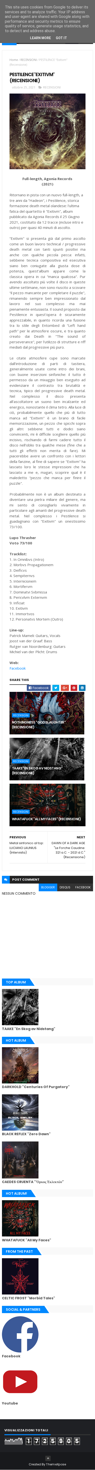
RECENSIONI (28, 60)
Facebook (18, 668)
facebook (83, 887)
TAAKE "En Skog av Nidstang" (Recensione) (37, 770)
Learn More (40, 38)
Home (14, 60)
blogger (48, 887)
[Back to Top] (48, 1458)
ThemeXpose (56, 1464)
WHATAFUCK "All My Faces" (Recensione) (46, 819)
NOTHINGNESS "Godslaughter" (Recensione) (39, 725)
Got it (61, 38)
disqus (65, 887)
